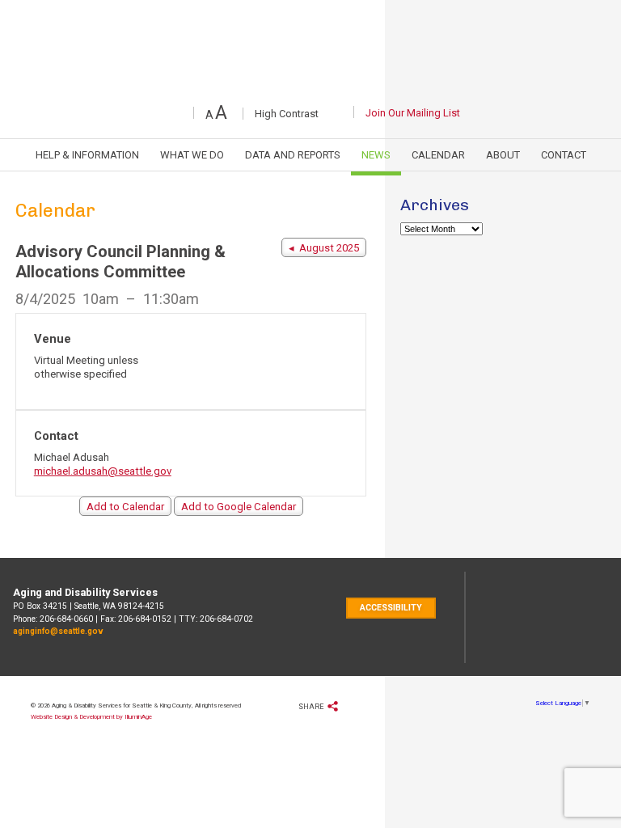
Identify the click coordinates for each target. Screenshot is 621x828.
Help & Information (87, 155)
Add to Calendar (125, 507)
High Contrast (304, 114)
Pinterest (291, 83)
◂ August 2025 (324, 248)
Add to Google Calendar (238, 507)
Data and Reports (292, 155)
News (376, 155)
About (503, 155)
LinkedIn (352, 83)
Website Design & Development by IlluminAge (91, 716)
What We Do (192, 155)
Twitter (261, 83)
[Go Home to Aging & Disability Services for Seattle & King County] (310, 31)
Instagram (384, 83)
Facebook (233, 83)
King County (570, 617)
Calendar (438, 155)
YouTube (321, 83)
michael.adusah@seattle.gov (102, 471)
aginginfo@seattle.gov (58, 631)
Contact (563, 155)
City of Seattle (509, 617)
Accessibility (391, 607)
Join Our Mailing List (412, 113)
